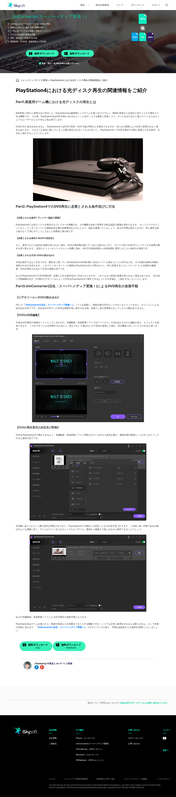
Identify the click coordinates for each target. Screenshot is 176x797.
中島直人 (51, 663)
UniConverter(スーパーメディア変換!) (92, 743)
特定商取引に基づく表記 (106, 779)
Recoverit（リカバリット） (88, 754)
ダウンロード (137, 5)
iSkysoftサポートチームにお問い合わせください (144, 702)
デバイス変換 (40, 80)
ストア (120, 5)
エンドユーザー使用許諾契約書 (76, 779)
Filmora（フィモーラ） (86, 738)
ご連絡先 (53, 743)
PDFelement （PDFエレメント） (90, 760)
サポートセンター (136, 738)
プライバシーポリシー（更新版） (136, 779)
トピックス (25, 80)
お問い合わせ (134, 743)
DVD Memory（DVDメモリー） (89, 749)
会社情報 (53, 738)
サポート (156, 5)
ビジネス (52, 779)
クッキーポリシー (163, 779)
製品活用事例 (102, 5)
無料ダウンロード (44, 53)
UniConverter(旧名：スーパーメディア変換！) (49, 304)
